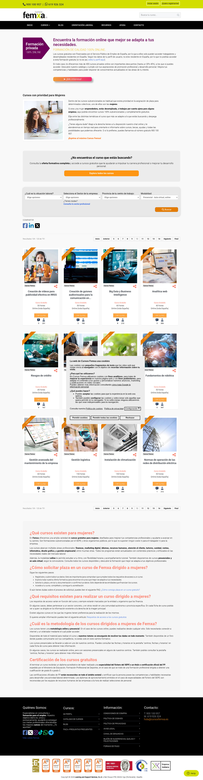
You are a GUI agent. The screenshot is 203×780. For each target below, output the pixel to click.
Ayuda (122, 25)
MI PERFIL (67, 714)
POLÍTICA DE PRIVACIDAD (115, 723)
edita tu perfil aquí (96, 60)
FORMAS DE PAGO (111, 746)
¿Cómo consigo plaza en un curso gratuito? (120, 590)
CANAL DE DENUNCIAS (113, 734)
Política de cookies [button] (94, 408)
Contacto (139, 25)
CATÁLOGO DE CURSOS (73, 719)
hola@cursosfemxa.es (156, 719)
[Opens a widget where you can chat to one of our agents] (191, 773)
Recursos (106, 25)
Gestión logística (80, 459)
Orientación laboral (82, 25)
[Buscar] (178, 15)
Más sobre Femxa (31, 738)
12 (148, 239)
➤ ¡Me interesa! (72, 79)
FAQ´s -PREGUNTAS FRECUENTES (77, 729)
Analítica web (159, 291)
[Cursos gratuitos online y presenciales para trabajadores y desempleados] (35, 14)
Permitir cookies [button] (80, 418)
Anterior (106, 239)
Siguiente (167, 239)
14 (159, 239)
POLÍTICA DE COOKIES (113, 718)
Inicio (30, 25)
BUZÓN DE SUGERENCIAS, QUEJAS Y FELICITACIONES (119, 740)
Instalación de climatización (120, 459)
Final (176, 239)
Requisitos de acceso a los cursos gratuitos (106, 617)
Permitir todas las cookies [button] (105, 418)
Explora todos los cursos (101, 173)
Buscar (167, 209)
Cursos (45, 25)
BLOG (65, 724)
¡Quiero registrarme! (170, 3)
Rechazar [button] (130, 418)
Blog (60, 25)
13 (154, 239)
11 (142, 239)
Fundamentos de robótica (160, 375)
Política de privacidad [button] (113, 408)
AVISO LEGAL (109, 729)
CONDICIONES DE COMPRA (115, 713)
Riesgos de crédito (41, 375)
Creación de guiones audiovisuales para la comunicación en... (81, 294)
